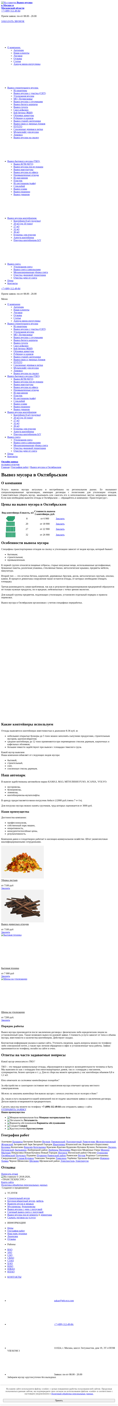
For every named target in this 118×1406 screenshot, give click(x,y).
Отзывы (18, 58)
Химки (5, 1161)
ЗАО (9, 1252)
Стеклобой (19, 186)
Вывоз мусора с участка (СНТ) (30, 93)
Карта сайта (7, 1182)
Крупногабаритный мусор (21, 1201)
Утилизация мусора (24, 96)
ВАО (9, 1249)
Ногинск (62, 1152)
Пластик (18, 180)
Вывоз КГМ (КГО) (23, 164)
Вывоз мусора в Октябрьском (45, 467)
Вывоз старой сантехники (27, 121)
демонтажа (46, 1214)
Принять (59, 1400)
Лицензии (12, 1236)
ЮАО (10, 1266)
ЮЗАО (11, 1271)
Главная (5, 467)
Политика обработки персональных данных (24, 1185)
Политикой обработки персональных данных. (72, 1394)
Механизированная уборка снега (31, 272)
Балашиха (17, 1141)
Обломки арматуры (24, 115)
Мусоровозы (14, 1206)
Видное (46, 1141)
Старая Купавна (25, 1158)
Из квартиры (20, 90)
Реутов (81, 1155)
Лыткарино (21, 1150)
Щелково (34, 1161)
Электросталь (67, 1161)
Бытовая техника (10, 968)
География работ (20, 467)
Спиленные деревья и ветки (28, 129)
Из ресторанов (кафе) (25, 183)
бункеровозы (28, 1206)
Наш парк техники (17, 1233)
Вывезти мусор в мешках (20, 1203)
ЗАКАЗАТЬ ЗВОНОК (12, 21)
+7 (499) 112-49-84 (10, 11)
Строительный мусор (18, 1198)
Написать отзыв (9, 1174)
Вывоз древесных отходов (15, 924)
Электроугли (82, 1161)
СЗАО (10, 1260)
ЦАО (10, 1263)
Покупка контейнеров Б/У (27, 240)
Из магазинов (21, 178)
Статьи (17, 61)
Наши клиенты (21, 53)
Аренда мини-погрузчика (27, 64)
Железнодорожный (106, 1141)
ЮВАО (11, 1269)
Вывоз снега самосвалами (27, 269)
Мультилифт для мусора (26, 132)
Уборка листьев (9, 880)
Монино (105, 1150)
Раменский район (56, 1155)
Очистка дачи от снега (25, 277)
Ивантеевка (59, 1144)
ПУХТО (18, 126)
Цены (10, 1228)
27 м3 (16, 226)
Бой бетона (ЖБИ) (23, 112)
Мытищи (6, 1152)
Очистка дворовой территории (30, 275)
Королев (28, 1147)
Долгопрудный (74, 1141)
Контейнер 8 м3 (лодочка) (27, 221)
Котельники (39, 1147)
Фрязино (104, 1158)
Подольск (21, 1155)
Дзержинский (58, 1141)
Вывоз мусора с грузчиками (28, 101)
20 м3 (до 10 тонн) (23, 223)
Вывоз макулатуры (23, 169)
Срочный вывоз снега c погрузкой (25, 1212)
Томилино (61, 1158)
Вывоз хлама (20, 189)
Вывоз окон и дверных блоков (29, 123)
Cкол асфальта (21, 110)
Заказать (60, 518)
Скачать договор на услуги (21, 1217)
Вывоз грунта (21, 107)
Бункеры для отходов (25, 234)
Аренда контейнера (24, 237)
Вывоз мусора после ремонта (22, 1214)
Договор (18, 55)
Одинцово (102, 1152)
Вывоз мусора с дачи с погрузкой (24, 1209)
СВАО (10, 1258)
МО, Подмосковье (23, 98)
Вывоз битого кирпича (26, 104)
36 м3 (16, 232)
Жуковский (7, 1144)
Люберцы (53, 1150)
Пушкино (42, 1155)
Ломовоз (18, 134)
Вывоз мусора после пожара (28, 166)
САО (9, 1255)
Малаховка (64, 1150)
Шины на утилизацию (13, 1012)
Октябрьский (8, 1155)
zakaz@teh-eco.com (64, 1300)
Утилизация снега (23, 266)
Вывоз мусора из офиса (26, 172)
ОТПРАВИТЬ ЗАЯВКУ (13, 1109)
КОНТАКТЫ (14, 1277)
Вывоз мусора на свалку (26, 137)
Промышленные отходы (26, 175)
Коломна (5, 1147)
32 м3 (16, 229)
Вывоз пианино (22, 191)
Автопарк (19, 50)
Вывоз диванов (22, 194)
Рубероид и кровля (23, 118)
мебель (39, 1201)
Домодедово (88, 1141)
